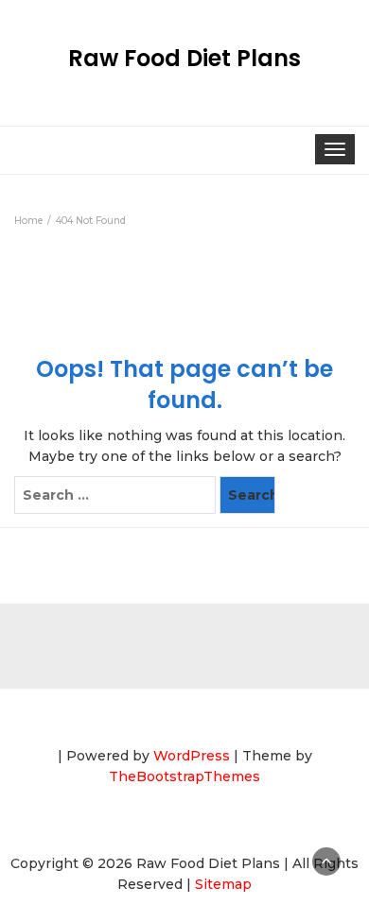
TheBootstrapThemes (184, 776)
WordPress (191, 755)
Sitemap (223, 884)
